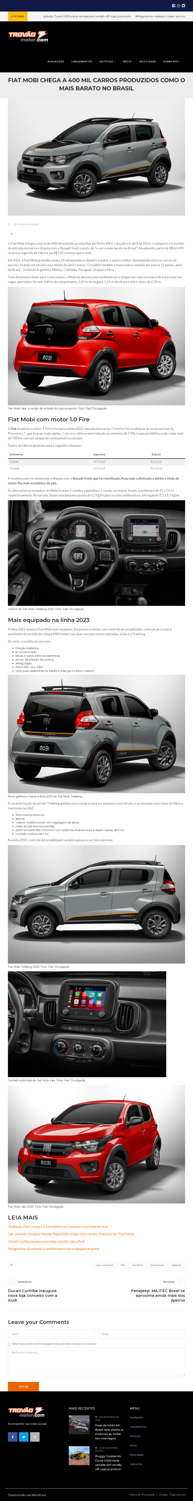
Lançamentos (138, 1426)
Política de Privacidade (142, 1494)
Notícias (135, 1436)
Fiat (13, 429)
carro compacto (104, 1265)
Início (133, 1445)
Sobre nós (136, 1464)
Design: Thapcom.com (172, 1494)
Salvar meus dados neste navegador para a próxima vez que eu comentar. (54, 1343)
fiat (123, 1265)
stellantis (176, 1265)
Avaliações (136, 1417)
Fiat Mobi (137, 1265)
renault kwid (157, 1265)
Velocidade (137, 1454)
